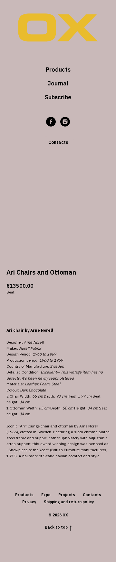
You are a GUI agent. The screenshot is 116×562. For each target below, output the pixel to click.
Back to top (56, 527)
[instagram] (65, 122)
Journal (58, 83)
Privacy (29, 501)
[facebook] (51, 122)
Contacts (92, 494)
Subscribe (58, 97)
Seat (10, 292)
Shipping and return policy (69, 501)
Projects (66, 494)
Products (58, 69)
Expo (46, 494)
